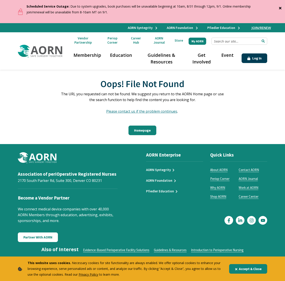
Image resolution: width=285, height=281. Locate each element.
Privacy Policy (88, 274)
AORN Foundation (180, 28)
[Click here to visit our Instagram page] (251, 220)
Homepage (142, 130)
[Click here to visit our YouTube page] (263, 220)
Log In (257, 58)
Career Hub (136, 40)
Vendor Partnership (83, 40)
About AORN (219, 170)
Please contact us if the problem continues (141, 111)
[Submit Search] (263, 41)
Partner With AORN (37, 237)
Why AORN (217, 187)
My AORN (197, 41)
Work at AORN (248, 187)
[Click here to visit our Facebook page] (228, 220)
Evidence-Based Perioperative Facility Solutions (116, 250)
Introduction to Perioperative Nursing (217, 250)
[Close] (280, 7)
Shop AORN (218, 196)
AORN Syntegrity (140, 28)
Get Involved (201, 58)
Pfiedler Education (221, 28)
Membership (87, 55)
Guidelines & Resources (161, 58)
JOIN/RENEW (261, 27)
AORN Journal (159, 40)
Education (121, 55)
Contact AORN (249, 170)
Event (227, 55)
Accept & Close (250, 269)
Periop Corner (112, 40)
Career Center (249, 196)
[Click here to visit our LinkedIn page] (240, 220)
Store (179, 40)
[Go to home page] (40, 51)
